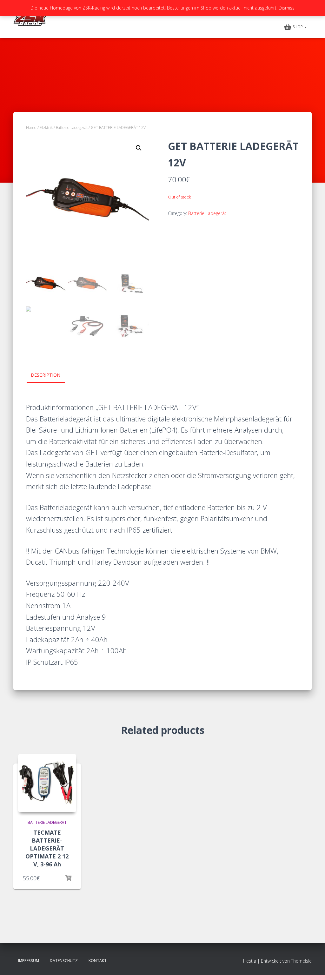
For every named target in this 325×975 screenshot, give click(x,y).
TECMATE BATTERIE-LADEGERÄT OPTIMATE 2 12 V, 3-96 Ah (47, 848)
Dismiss (287, 8)
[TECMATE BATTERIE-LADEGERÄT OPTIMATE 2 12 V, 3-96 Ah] (47, 783)
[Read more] (68, 878)
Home (31, 127)
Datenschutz (64, 960)
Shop (298, 27)
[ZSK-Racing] (32, 19)
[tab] (50, 375)
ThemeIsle (301, 961)
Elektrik (46, 127)
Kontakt (98, 960)
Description (45, 375)
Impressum (28, 960)
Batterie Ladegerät (72, 127)
